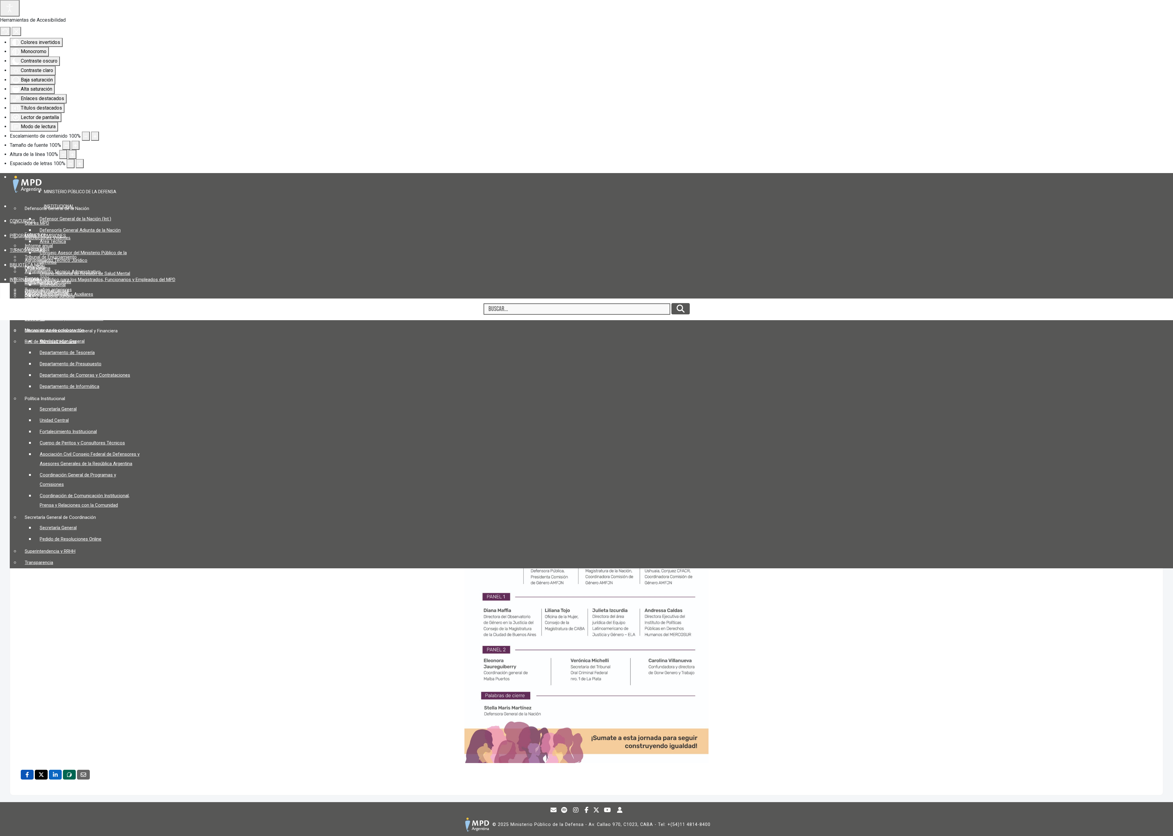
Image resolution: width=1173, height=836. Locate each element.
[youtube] (607, 810)
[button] (82, 191)
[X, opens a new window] (41, 775)
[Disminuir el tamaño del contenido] (86, 136)
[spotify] (564, 810)
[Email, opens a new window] (83, 775)
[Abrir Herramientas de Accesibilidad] (10, 8)
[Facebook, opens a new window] (27, 775)
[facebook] (587, 810)
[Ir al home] (476, 824)
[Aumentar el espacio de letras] (80, 163)
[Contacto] (553, 810)
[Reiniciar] (5, 31)
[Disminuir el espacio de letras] (71, 163)
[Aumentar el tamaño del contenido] (95, 136)
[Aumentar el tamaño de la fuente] (75, 145)
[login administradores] (620, 810)
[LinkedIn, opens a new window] (55, 775)
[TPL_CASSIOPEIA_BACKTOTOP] (1162, 825)
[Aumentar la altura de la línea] (72, 154)
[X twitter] (596, 810)
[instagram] (576, 810)
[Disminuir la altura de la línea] (63, 154)
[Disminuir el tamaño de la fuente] (66, 145)
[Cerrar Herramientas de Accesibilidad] (16, 31)
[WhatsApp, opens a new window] (69, 775)
